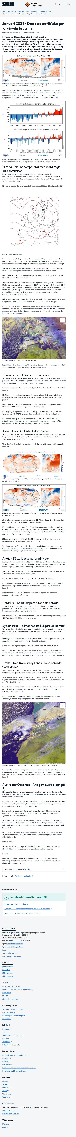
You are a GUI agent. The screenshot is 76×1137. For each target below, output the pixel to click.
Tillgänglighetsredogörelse (12, 1009)
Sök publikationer (9, 1110)
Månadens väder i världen (41, 11)
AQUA (15, 1081)
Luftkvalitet (6, 993)
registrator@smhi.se (15, 947)
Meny (69, 4)
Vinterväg (16, 1094)
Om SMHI (6, 970)
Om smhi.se (6, 1019)
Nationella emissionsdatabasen (14, 1055)
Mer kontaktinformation (11, 956)
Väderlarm (16, 1097)
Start (4, 11)
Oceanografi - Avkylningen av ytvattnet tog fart (22, 913)
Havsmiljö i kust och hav (11, 986)
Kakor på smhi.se (8, 1012)
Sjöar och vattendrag (10, 999)
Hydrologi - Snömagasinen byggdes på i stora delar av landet (28, 909)
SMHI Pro (16, 1087)
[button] (57, 4)
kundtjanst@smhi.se (15, 944)
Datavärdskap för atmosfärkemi (14, 1071)
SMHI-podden (7, 976)
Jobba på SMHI (7, 967)
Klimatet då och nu (22, 11)
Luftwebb (16, 1058)
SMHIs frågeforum (20, 953)
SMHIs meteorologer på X (22, 1035)
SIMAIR (5, 996)
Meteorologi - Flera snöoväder (16, 904)
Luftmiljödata (7, 1061)
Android (16, 1127)
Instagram (16, 1042)
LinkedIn (27, 876)
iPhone (15, 1124)
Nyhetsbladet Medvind (10, 1114)
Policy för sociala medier (11, 1045)
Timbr (15, 1091)
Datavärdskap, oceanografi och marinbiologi (19, 1068)
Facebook (18, 876)
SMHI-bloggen (7, 973)
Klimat (10, 11)
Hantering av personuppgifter (13, 1016)
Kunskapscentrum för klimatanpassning (17, 989)
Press (4, 950)
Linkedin (16, 1038)
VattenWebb (7, 1065)
